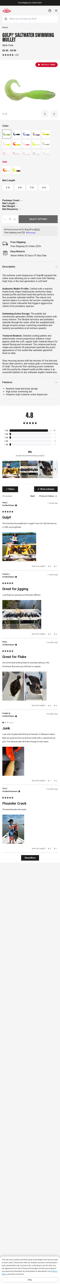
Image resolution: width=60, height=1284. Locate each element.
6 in (44, 187)
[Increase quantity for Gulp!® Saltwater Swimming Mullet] (14, 219)
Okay (30, 1280)
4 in (20, 187)
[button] (10, 55)
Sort (32, 496)
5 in (32, 187)
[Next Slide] (55, 469)
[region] (30, 469)
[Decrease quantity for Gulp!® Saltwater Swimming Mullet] (4, 219)
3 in (8, 187)
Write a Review (49, 490)
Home (5, 27)
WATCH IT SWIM (48, 65)
